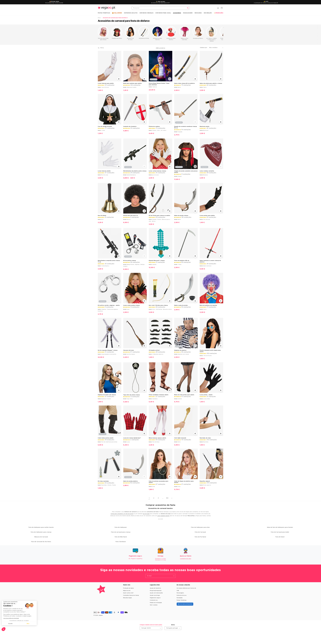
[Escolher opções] (118, 166)
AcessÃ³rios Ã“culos (130, 39)
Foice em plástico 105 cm (181, 260)
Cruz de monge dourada (105, 126)
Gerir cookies (153, 605)
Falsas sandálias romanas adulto (158, 394)
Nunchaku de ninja (205, 438)
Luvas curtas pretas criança (131, 305)
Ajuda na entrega (155, 595)
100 (167, 498)
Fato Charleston (121, 541)
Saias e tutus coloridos (184, 39)
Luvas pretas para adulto (207, 215)
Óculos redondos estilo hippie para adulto (210, 351)
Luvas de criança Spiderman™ (132, 438)
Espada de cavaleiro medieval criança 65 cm (185, 127)
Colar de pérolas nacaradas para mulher (158, 482)
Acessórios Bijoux (198, 38)
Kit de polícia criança (129, 260)
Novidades (179, 597)
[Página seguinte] (172, 498)
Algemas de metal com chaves (107, 394)
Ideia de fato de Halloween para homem (280, 527)
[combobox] (160, 8)
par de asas (146, 513)
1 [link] (149, 498)
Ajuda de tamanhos (155, 588)
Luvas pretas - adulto (206, 394)
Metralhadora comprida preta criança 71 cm (109, 261)
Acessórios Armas (144, 38)
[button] (104, 13)
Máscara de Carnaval (41, 537)
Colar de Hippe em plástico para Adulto (184, 482)
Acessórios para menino (171, 39)
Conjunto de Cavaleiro (130, 126)
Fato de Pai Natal (200, 537)
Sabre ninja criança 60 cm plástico (184, 83)
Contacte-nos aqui (185, 558)
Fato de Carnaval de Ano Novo (41, 541)
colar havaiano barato (163, 515)
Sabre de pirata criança (181, 215)
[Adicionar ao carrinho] (118, 79)
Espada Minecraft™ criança (157, 260)
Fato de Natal (279, 537)
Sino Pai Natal (102, 215)
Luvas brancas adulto (104, 171)
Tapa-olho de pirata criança (131, 394)
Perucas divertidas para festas (103, 39)
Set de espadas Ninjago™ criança (108, 350)
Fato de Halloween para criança (41, 532)
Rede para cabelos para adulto (132, 83)
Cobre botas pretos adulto (105, 438)
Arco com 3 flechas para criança (158, 305)
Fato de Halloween (121, 527)
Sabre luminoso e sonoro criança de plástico (210, 261)
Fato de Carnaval (200, 532)
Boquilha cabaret (205, 481)
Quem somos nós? (128, 592)
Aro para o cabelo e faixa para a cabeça (211, 40)
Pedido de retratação (156, 602)
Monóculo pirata (204, 126)
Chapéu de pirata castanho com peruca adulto (186, 171)
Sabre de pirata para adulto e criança (211, 83)
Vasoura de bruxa (128, 350)
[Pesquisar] (188, 8)
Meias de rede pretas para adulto (184, 394)
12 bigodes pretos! (154, 350)
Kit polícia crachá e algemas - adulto (109, 305)
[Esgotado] (169, 79)
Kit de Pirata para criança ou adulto (159, 215)
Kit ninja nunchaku (103, 481)
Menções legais (127, 597)
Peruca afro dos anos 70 (130, 215)
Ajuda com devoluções (156, 592)
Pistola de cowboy (154, 126)
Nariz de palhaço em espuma (208, 305)
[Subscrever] (173, 576)
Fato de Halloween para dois (200, 527)
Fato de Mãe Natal (121, 537)
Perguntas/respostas (155, 590)
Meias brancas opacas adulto (157, 438)
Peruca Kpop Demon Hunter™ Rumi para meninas (159, 84)
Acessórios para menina (157, 39)
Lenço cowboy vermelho (207, 171)
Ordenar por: (203, 47)
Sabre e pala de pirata (181, 305)
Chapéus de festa (117, 38)
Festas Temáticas (181, 600)
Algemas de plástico (180, 350)
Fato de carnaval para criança (120, 532)
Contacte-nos (153, 600)
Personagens (180, 592)
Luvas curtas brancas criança (157, 171)
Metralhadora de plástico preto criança (134, 171)
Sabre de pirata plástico (130, 481)
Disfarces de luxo (181, 595)
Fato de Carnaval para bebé (280, 532)
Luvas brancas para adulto (106, 83)
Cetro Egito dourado (180, 438)
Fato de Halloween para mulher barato (41, 527)
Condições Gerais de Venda (131, 595)
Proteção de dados (128, 588)
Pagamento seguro (155, 597)
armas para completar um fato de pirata (122, 513)
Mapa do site (126, 590)
